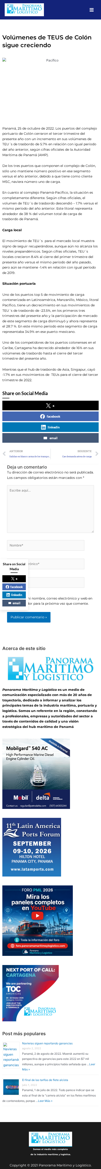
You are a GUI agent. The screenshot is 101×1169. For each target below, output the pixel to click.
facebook (53, 416)
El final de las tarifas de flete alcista (45, 1080)
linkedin (54, 427)
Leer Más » (45, 1101)
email (54, 438)
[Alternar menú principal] (91, 9)
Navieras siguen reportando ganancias (47, 1043)
